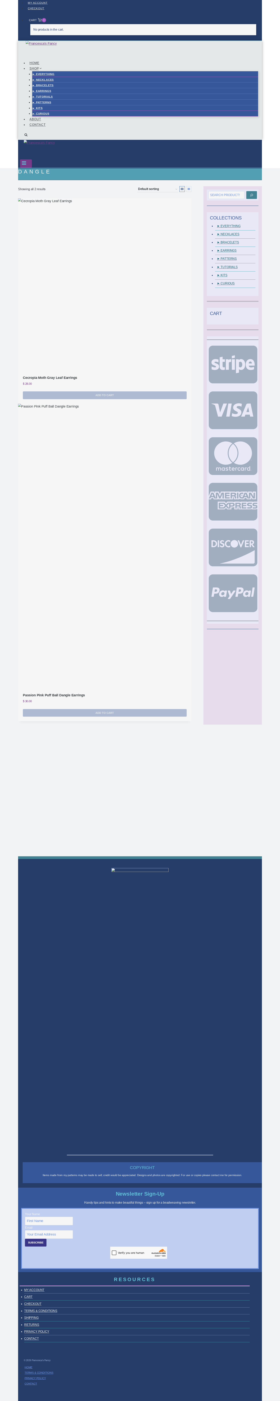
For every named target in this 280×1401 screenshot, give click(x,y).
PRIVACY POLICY (36, 1331)
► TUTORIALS (42, 96)
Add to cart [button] (104, 395)
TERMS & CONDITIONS (40, 1310)
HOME (34, 63)
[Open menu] (26, 163)
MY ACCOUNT (38, 2)
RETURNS (31, 1324)
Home (28, 1367)
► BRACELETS (43, 85)
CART (28, 1296)
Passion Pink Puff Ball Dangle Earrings (54, 695)
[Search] (251, 195)
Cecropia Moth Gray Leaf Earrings (50, 378)
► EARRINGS (41, 91)
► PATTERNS (41, 102)
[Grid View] (182, 189)
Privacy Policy (35, 1378)
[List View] (188, 189)
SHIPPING (31, 1317)
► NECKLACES (43, 79)
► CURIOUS (40, 113)
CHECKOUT (36, 8)
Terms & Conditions (39, 1372)
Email (29, 1227)
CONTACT (38, 124)
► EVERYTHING (43, 74)
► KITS (37, 108)
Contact (31, 1383)
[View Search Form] (26, 136)
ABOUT (35, 119)
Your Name (32, 1214)
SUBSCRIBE (35, 1242)
